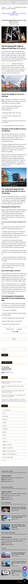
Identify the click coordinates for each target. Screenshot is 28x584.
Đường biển (14, 18)
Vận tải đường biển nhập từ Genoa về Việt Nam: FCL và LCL (14, 21)
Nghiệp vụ (5, 441)
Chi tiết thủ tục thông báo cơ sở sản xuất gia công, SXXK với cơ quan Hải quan (13, 395)
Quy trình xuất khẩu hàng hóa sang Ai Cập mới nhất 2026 (18, 553)
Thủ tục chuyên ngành (8, 457)
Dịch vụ (4, 413)
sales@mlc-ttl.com (9, 372)
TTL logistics (19, 582)
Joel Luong (15, 24)
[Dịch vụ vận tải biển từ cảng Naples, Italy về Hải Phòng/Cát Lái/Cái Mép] (5, 527)
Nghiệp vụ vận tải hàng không (9, 454)
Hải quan (5, 422)
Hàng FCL (5, 425)
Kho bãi (4, 435)
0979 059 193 (8, 479)
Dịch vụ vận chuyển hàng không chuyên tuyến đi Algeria (18, 516)
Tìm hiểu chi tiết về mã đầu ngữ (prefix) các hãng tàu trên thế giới (18, 563)
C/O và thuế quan (7, 410)
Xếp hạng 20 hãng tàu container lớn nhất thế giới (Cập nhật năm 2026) (19, 572)
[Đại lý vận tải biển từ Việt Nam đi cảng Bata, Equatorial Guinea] (5, 509)
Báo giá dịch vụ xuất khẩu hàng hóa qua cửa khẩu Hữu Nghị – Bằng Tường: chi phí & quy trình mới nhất (13, 400)
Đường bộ (5, 419)
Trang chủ (3, 7)
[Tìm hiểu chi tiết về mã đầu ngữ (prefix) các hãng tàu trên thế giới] (5, 564)
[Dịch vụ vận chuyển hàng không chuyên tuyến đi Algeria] (5, 518)
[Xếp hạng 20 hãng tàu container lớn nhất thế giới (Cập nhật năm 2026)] (5, 572)
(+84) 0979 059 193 (6, 370)
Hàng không (5, 429)
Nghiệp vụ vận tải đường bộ (9, 451)
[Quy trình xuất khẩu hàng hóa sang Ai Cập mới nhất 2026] (5, 555)
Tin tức (4, 460)
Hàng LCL (5, 432)
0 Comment (19, 329)
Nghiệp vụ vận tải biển (8, 447)
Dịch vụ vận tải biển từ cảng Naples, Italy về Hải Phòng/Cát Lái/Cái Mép (18, 526)
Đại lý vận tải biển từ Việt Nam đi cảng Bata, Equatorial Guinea (18, 508)
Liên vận (4, 438)
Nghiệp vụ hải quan (7, 444)
